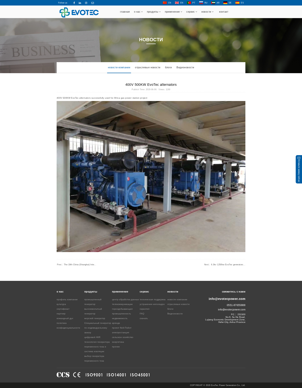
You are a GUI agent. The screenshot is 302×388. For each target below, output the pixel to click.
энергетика (118, 342)
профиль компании (67, 299)
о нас (137, 11)
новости (206, 11)
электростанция (120, 332)
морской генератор (94, 318)
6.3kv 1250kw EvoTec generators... (224, 264)
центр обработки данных (125, 299)
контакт (223, 11)
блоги (168, 67)
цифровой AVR (92, 337)
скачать (144, 318)
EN (181, 3)
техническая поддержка (152, 299)
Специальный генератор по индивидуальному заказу (97, 328)
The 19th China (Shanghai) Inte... (76, 264)
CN (169, 3)
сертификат (63, 309)
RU (205, 3)
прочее (116, 346)
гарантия (144, 309)
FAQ (142, 313)
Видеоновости (185, 67)
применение (173, 11)
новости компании (119, 67)
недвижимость (120, 318)
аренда (116, 323)
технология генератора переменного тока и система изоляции (97, 347)
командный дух (65, 318)
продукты (153, 11)
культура (61, 304)
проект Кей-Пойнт (121, 327)
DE (230, 3)
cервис (191, 11)
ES (242, 3)
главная (125, 11)
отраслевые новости (147, 67)
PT (193, 3)
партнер (61, 313)
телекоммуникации (122, 304)
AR (218, 3)
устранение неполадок (152, 304)
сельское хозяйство (122, 337)
